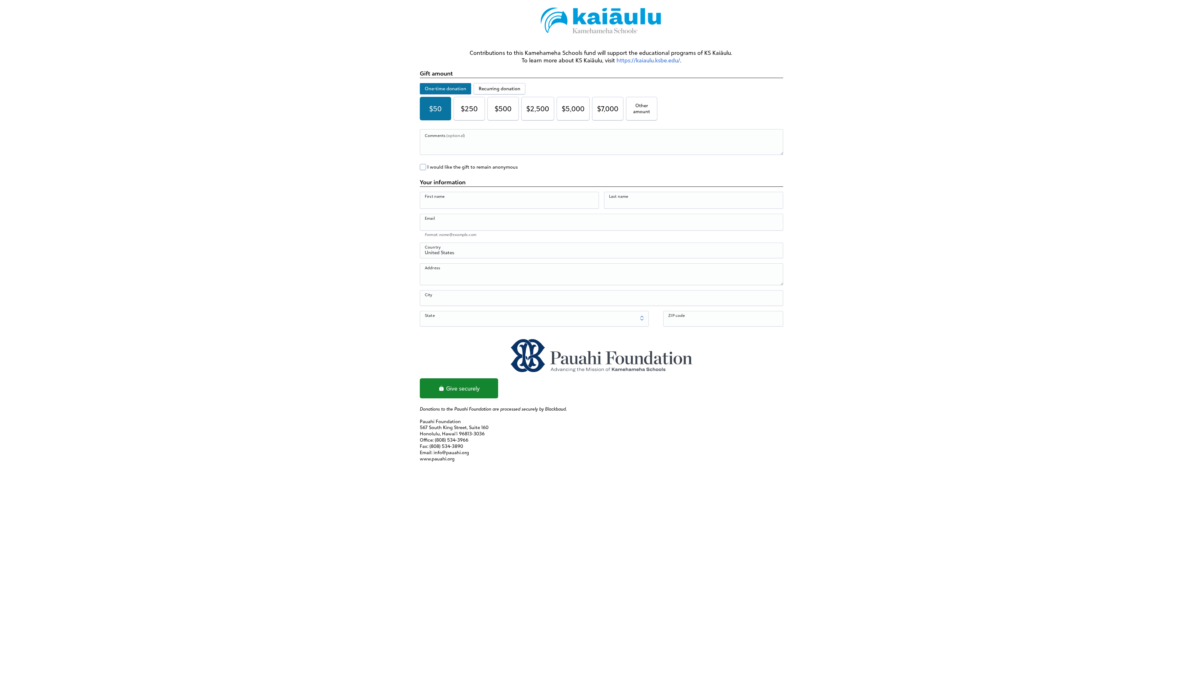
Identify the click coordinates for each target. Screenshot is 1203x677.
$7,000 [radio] (607, 108)
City (429, 294)
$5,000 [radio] (573, 108)
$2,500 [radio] (537, 108)
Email (430, 218)
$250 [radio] (469, 108)
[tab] (445, 88)
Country (433, 246)
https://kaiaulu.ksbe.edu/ (648, 60)
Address (432, 267)
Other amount (641, 108)
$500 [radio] (503, 108)
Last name (618, 196)
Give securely (462, 388)
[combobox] (601, 253)
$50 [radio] (435, 108)
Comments (445, 135)
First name (435, 196)
